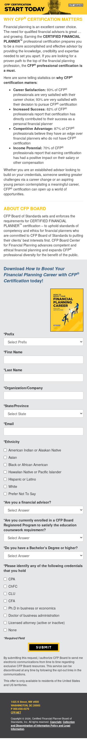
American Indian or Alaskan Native (34, 450)
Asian (12, 457)
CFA (11, 600)
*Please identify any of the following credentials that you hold (43, 568)
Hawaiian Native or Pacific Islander (34, 471)
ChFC (12, 586)
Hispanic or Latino (22, 479)
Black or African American (28, 464)
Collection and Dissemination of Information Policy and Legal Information (43, 725)
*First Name (13, 351)
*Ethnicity (12, 441)
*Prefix (9, 334)
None (12, 629)
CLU (11, 593)
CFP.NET (16, 712)
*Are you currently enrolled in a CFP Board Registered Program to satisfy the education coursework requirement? (40, 525)
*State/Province (16, 405)
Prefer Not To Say (22, 493)
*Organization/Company (23, 387)
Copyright (55, 722)
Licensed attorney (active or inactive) (36, 622)
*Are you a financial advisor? (27, 502)
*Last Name (13, 369)
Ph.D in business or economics (32, 608)
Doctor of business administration (33, 615)
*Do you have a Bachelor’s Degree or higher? (41, 547)
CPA (11, 579)
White (12, 486)
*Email (9, 423)
